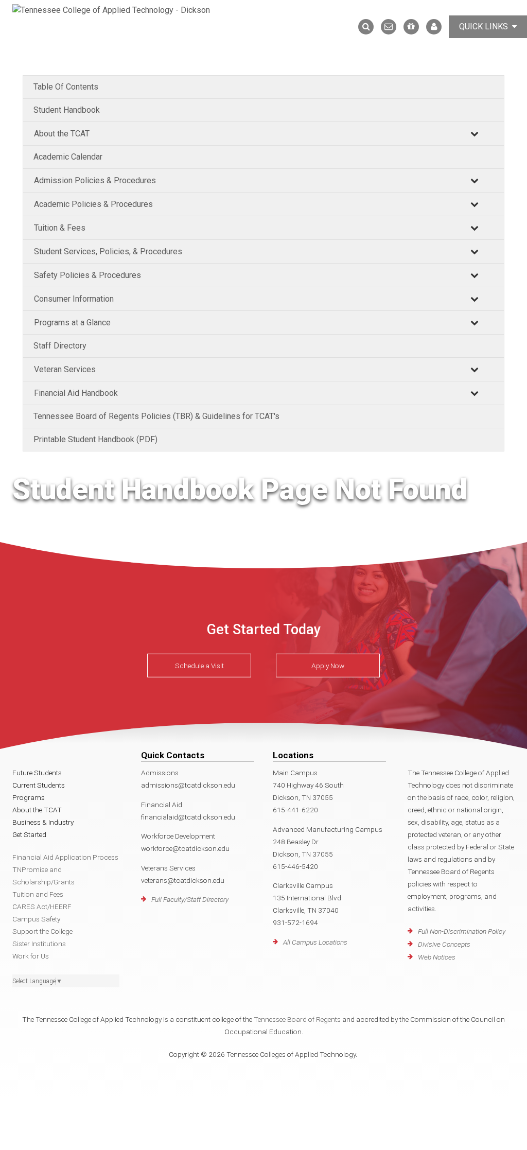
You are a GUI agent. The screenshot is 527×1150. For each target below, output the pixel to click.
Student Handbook (66, 110)
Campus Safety (36, 919)
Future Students (37, 773)
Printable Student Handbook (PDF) (95, 439)
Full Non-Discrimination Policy (461, 931)
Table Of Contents (65, 87)
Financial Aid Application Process (65, 857)
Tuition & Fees (59, 228)
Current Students (38, 785)
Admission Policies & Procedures (95, 180)
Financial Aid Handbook (76, 393)
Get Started (29, 834)
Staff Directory (59, 346)
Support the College (42, 931)
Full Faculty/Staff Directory (190, 899)
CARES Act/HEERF (42, 906)
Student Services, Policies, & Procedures (108, 251)
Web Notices (436, 957)
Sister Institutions (39, 943)
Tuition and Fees (37, 894)
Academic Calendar (67, 157)
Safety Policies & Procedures (87, 275)
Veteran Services (65, 369)
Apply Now (327, 665)
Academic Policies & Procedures (93, 204)
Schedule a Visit (199, 665)
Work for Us (30, 956)
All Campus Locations (315, 942)
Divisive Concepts (444, 944)
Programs (28, 797)
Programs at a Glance (72, 322)
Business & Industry (43, 822)
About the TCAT (62, 133)
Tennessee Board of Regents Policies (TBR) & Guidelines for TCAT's (156, 416)
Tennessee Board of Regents (297, 1019)
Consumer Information (74, 299)
